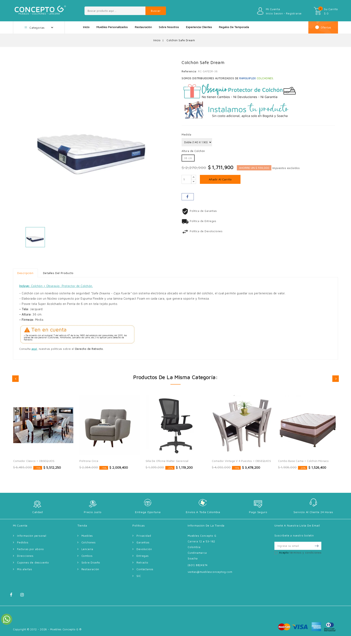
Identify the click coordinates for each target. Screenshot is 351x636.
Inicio (86, 27)
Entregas (142, 555)
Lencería (87, 549)
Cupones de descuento (33, 562)
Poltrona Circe (88, 461)
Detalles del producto (58, 273)
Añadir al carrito (220, 179)
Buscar (155, 10)
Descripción (25, 273)
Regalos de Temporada (234, 27)
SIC (138, 575)
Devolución (144, 549)
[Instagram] (25, 596)
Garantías (142, 542)
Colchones (88, 542)
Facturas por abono (30, 549)
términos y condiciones (305, 552)
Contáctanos (144, 569)
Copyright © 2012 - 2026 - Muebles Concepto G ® (47, 629)
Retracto (142, 562)
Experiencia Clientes (199, 27)
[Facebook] (14, 596)
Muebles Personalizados (112, 27)
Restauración (143, 27)
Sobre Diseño (90, 562)
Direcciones (25, 555)
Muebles (87, 535)
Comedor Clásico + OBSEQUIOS (33, 461)
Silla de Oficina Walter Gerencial (167, 461)
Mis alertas (24, 569)
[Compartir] (188, 196)
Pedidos (22, 542)
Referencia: (189, 71)
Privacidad (143, 535)
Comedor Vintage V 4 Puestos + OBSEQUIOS (241, 461)
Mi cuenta (20, 525)
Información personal (31, 535)
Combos (87, 555)
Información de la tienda (206, 525)
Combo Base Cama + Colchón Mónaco (303, 461)
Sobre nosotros (169, 27)
